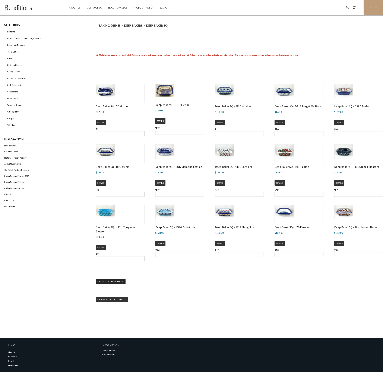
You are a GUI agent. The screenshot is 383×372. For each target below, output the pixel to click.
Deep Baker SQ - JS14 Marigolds (234, 227)
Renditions (18, 7)
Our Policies (9, 206)
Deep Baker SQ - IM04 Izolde (292, 167)
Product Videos (143, 7)
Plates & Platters (14, 65)
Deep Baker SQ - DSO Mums (112, 167)
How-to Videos (117, 7)
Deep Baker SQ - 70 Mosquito (113, 106)
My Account (13, 365)
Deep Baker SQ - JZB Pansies (292, 227)
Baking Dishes (109, 26)
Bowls (10, 58)
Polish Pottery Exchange (15, 182)
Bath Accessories (15, 85)
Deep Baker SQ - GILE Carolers (233, 167)
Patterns (11, 31)
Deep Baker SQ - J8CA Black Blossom (356, 167)
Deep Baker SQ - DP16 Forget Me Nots (298, 106)
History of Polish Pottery (15, 157)
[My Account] (347, 8)
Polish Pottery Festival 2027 (16, 176)
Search (164, 7)
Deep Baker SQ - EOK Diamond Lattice (178, 167)
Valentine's (12, 125)
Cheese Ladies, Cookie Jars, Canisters (24, 38)
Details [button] (100, 122)
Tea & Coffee (13, 51)
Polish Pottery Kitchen (14, 188)
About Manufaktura (12, 163)
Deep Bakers (133, 26)
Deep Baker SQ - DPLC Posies (352, 106)
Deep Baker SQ (157, 26)
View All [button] (122, 299)
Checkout (12, 356)
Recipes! (11, 118)
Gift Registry (13, 111)
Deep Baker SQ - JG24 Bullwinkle (175, 227)
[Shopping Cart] (354, 8)
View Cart (12, 352)
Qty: (98, 129)
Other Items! (13, 98)
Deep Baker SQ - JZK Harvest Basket (356, 227)
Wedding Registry (15, 105)
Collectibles (12, 91)
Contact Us (94, 7)
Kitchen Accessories (16, 78)
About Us (74, 7)
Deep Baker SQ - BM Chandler (233, 106)
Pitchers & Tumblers (16, 45)
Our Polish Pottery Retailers (16, 170)
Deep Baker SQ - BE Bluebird (172, 105)
